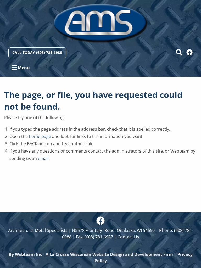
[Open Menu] (14, 67)
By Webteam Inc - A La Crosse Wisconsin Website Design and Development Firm (91, 254)
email (43, 158)
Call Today (37, 52)
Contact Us (128, 237)
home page (40, 136)
